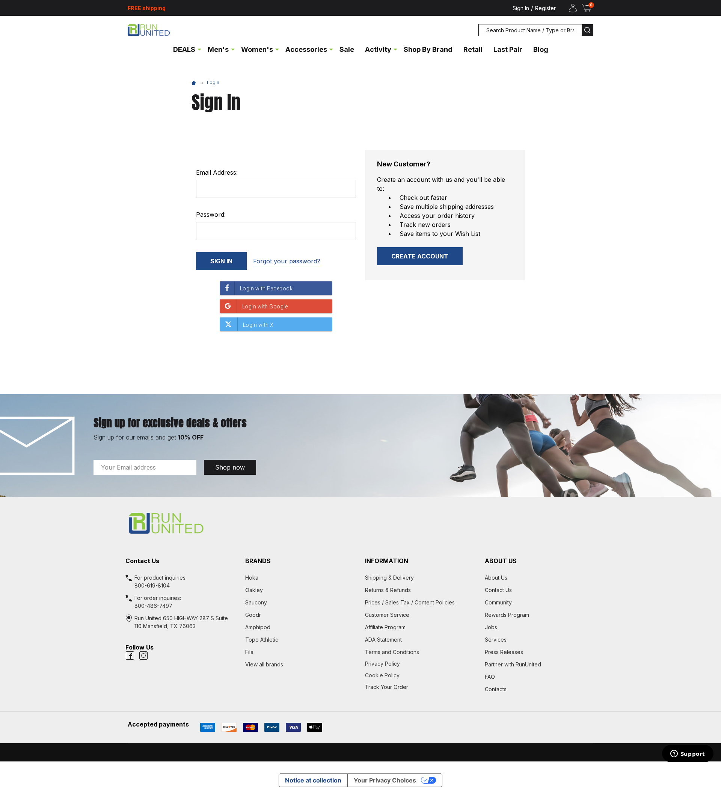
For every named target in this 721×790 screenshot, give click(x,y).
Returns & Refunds (388, 590)
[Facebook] (129, 655)
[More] (199, 48)
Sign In (521, 8)
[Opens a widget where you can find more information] (687, 754)
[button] (360, 523)
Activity (378, 49)
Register (545, 8)
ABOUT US (501, 561)
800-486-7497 (153, 606)
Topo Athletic (261, 639)
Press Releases (504, 652)
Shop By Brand (428, 49)
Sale (346, 49)
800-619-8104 (152, 585)
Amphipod (257, 627)
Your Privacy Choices (385, 780)
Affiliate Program (385, 627)
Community (498, 602)
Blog (540, 49)
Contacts (496, 689)
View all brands (264, 664)
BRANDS (258, 561)
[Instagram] (143, 655)
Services (496, 639)
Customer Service (387, 615)
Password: (211, 214)
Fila (249, 652)
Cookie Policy (420, 675)
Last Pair (507, 49)
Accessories (306, 49)
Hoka (251, 577)
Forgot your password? (286, 261)
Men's (218, 49)
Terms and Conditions (420, 652)
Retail (473, 49)
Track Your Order (386, 687)
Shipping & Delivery (389, 577)
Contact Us (498, 590)
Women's (257, 49)
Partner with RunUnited (513, 664)
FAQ (490, 677)
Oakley (254, 590)
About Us (496, 577)
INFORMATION (386, 561)
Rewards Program (507, 615)
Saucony (256, 602)
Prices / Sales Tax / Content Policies (410, 602)
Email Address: (217, 172)
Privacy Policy (420, 664)
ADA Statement (383, 639)
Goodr (253, 615)
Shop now (230, 467)
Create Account (419, 256)
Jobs (491, 627)
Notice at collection (313, 780)
